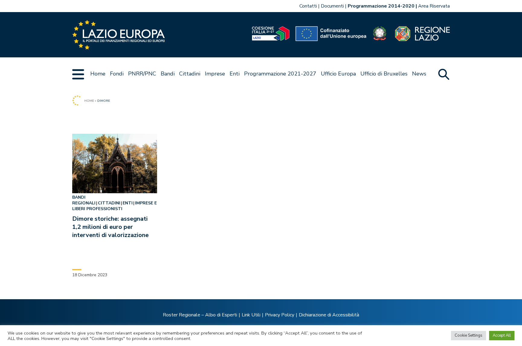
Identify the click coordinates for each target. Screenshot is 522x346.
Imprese (215, 73)
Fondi (117, 73)
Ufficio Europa (338, 73)
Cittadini (189, 73)
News (419, 73)
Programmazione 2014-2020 (381, 6)
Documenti (332, 6)
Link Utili (251, 315)
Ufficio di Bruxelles (384, 73)
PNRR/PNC (142, 73)
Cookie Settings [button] (468, 335)
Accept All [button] (502, 335)
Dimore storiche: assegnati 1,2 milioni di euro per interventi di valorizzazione (110, 227)
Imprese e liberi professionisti (114, 206)
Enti (235, 73)
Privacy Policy (279, 315)
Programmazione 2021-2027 (280, 73)
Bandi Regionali (83, 200)
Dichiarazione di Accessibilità (329, 315)
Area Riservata (434, 6)
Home (97, 73)
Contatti (308, 6)
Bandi (168, 73)
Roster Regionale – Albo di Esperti (200, 315)
